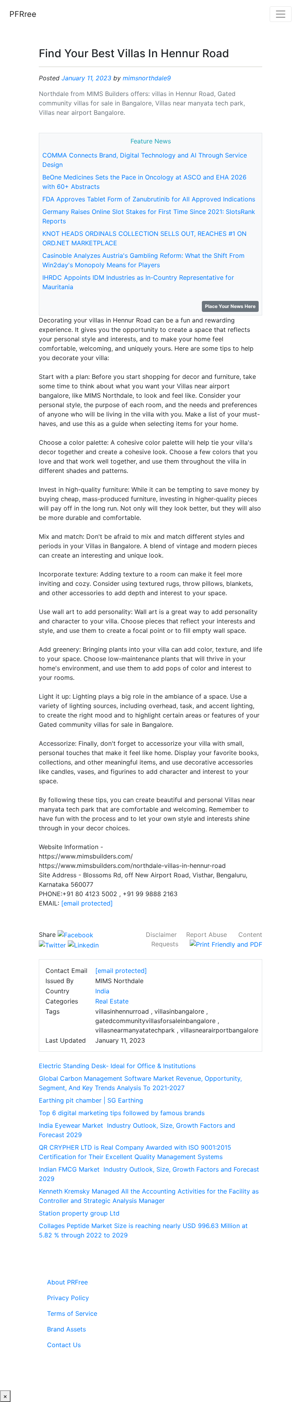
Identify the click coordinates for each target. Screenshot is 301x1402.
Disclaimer (161, 934)
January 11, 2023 (86, 78)
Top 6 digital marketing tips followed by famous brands (122, 1113)
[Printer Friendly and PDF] (226, 944)
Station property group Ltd (79, 1213)
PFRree (22, 14)
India (102, 991)
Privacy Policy (68, 1298)
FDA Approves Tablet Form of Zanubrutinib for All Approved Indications (148, 199)
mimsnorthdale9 (147, 78)
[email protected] (87, 903)
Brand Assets (66, 1329)
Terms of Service (72, 1313)
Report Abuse (206, 934)
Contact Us (64, 1345)
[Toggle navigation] (281, 14)
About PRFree (67, 1282)
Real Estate (112, 1001)
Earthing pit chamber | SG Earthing (91, 1100)
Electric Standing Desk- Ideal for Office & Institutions (117, 1066)
